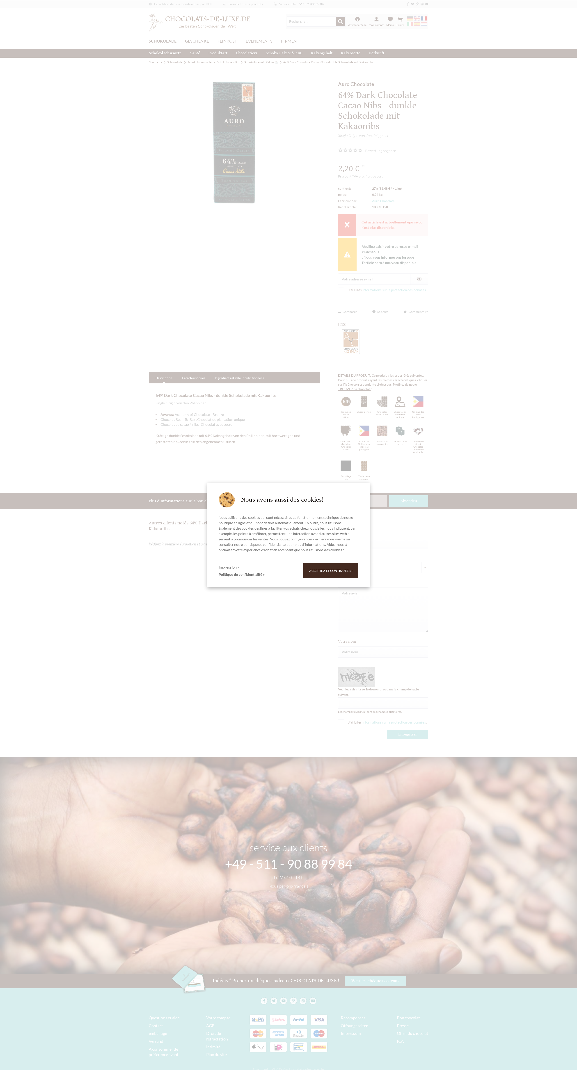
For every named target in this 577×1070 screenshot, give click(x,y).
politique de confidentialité (264, 544)
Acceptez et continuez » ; (331, 571)
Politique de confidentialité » (242, 574)
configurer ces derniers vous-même (318, 539)
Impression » (229, 567)
